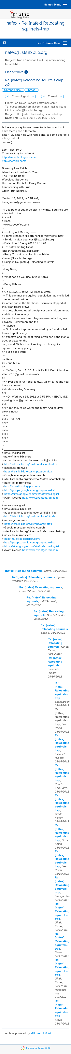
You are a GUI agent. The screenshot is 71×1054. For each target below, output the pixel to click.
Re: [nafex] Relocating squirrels (33, 577)
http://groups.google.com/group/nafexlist (29, 490)
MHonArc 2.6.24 (41, 1033)
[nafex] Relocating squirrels (24, 570)
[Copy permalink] (7, 85)
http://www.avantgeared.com (40, 497)
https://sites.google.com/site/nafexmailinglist (31, 493)
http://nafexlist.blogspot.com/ (22, 486)
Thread (31, 89)
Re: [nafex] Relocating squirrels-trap (62, 691)
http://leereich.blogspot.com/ (19, 157)
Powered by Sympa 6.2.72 (38, 1048)
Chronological (13, 89)
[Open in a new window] (26, 72)
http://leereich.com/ (14, 160)
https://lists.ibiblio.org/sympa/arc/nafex (28, 471)
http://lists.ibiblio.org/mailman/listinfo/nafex (30, 464)
